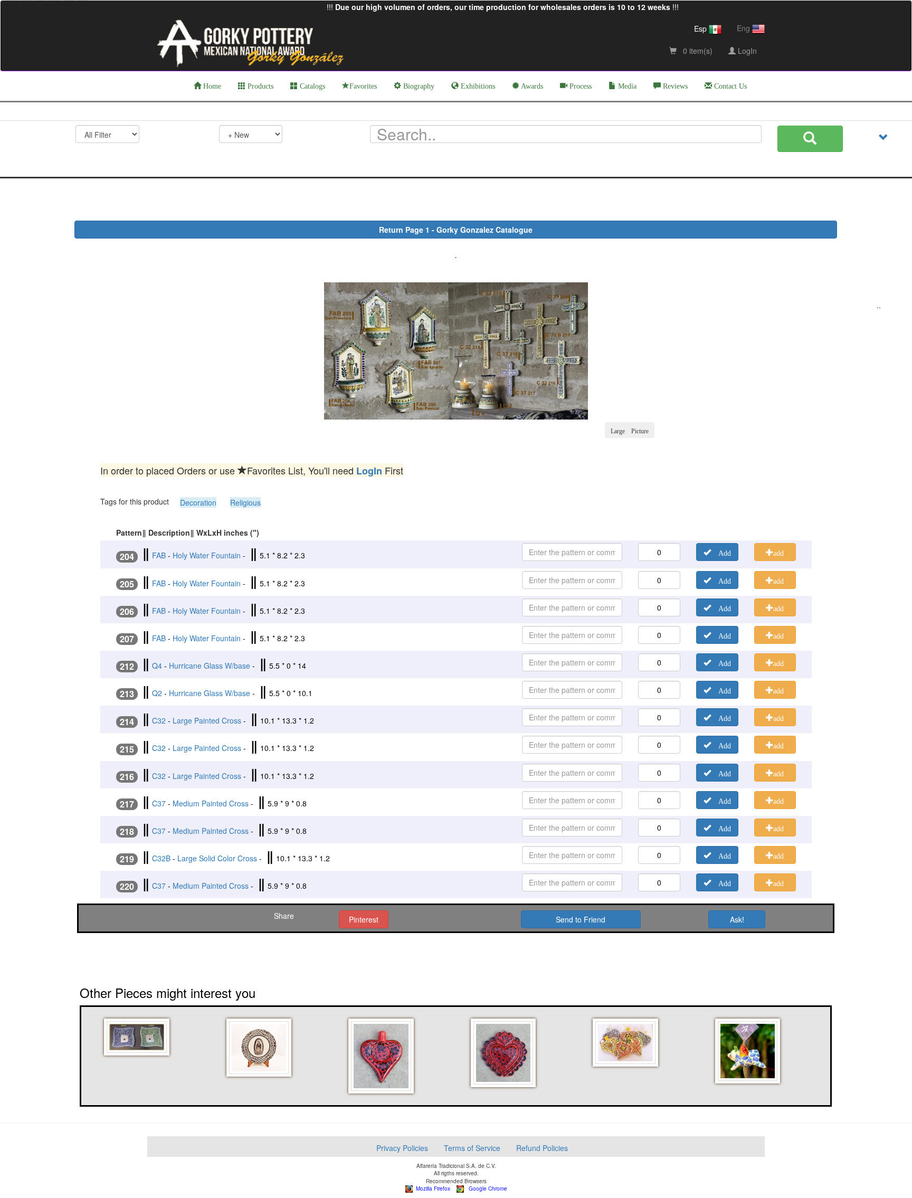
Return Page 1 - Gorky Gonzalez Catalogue (456, 229)
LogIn (746, 50)
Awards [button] (531, 86)
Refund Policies (542, 1148)
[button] (138, 1037)
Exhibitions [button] (477, 86)
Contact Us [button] (729, 86)
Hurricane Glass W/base (209, 665)
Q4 (157, 665)
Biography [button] (417, 86)
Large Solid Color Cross (217, 858)
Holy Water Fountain (207, 555)
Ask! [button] (737, 919)
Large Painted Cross (207, 720)
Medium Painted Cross (211, 803)
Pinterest (363, 919)
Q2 (157, 693)
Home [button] (211, 86)
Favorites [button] (363, 86)
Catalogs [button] (311, 86)
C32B (161, 858)
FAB (159, 555)
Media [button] (626, 86)
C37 (159, 803)
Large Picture (630, 430)
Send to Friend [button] (580, 919)
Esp (701, 28)
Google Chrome (485, 1188)
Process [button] (579, 86)
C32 (159, 720)
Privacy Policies (402, 1148)
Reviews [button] (674, 86)
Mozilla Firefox (431, 1188)
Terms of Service (472, 1148)
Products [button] (259, 86)
